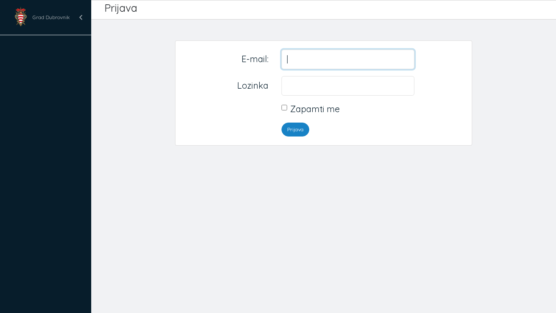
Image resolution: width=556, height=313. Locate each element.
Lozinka (252, 85)
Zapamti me (315, 108)
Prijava (295, 129)
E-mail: (255, 58)
